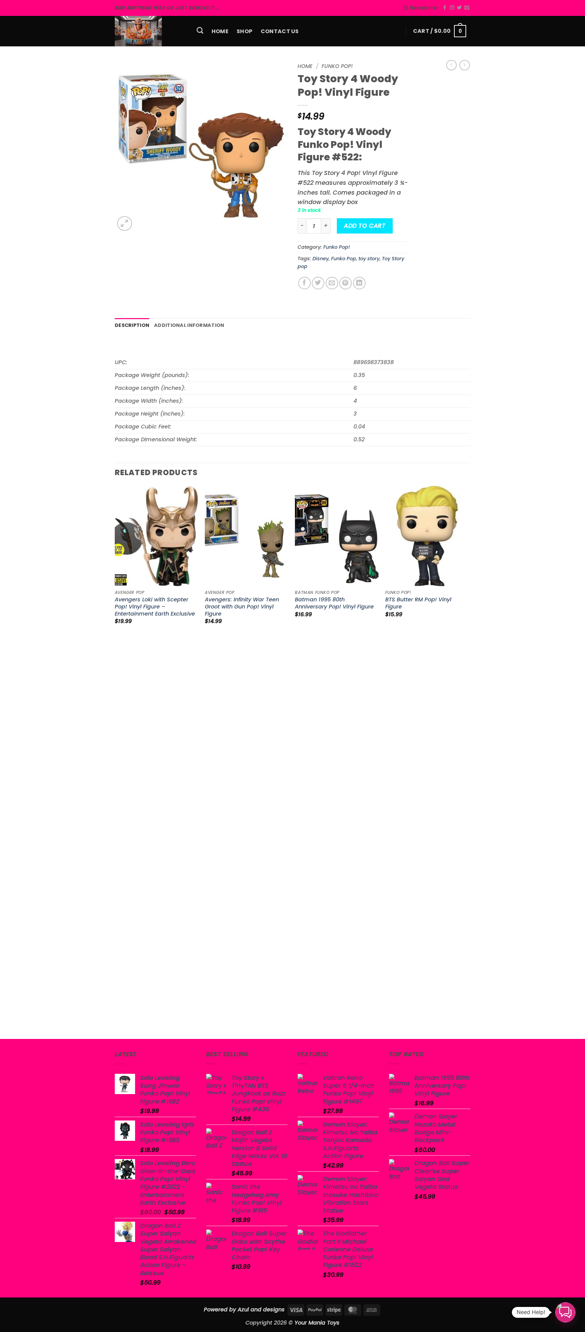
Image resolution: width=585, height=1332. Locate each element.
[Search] (200, 30)
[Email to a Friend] (332, 283)
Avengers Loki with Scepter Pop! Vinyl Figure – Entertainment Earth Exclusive (155, 607)
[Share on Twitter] (318, 283)
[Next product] (451, 65)
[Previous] (115, 761)
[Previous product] (464, 65)
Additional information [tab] (189, 325)
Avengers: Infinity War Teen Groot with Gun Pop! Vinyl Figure (242, 607)
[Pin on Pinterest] (345, 283)
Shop (244, 31)
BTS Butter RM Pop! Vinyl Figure (418, 603)
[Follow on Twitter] (459, 7)
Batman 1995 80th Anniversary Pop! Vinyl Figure (334, 603)
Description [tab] (132, 325)
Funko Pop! (337, 66)
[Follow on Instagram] (452, 7)
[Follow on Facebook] (444, 7)
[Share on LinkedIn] (359, 283)
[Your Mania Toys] (148, 31)
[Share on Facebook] (304, 283)
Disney (320, 258)
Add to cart (364, 226)
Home (220, 31)
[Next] (468, 761)
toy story (369, 258)
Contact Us (280, 31)
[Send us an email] (466, 7)
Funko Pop (343, 258)
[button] (421, 8)
